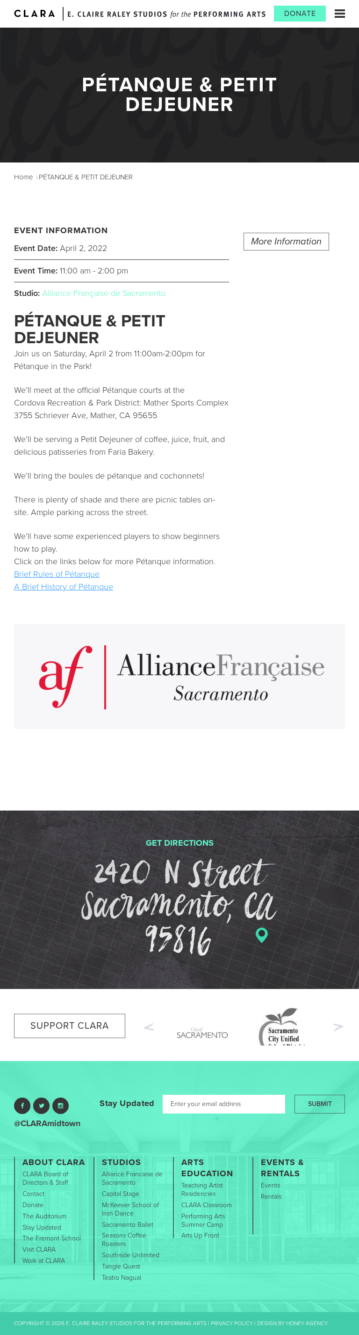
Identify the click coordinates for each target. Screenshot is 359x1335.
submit (320, 1104)
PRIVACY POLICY (232, 1323)
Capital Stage (120, 1194)
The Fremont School (51, 1238)
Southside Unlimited (130, 1255)
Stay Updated (127, 1103)
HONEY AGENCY (307, 1323)
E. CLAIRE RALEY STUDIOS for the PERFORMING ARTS (167, 14)
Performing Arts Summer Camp (203, 1220)
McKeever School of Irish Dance (130, 1209)
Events (270, 1185)
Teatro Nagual (121, 1278)
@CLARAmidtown (47, 1123)
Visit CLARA (39, 1250)
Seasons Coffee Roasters (124, 1240)
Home (23, 177)
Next (339, 1028)
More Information (286, 241)
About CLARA (53, 1162)
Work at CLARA (43, 1261)
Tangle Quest (121, 1266)
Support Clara (69, 1026)
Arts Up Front (200, 1235)
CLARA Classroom (206, 1205)
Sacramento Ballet (127, 1225)
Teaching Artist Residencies (202, 1189)
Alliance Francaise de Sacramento (132, 1178)
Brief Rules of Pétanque (57, 574)
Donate (300, 13)
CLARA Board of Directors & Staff (45, 1178)
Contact (33, 1194)
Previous (148, 1026)
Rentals (271, 1197)
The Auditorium (44, 1216)
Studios (121, 1162)
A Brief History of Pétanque (63, 587)
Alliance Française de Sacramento (103, 293)
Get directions (180, 843)
